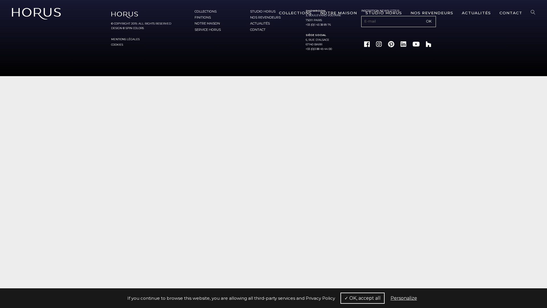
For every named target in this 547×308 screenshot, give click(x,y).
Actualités (476, 13)
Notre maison (338, 13)
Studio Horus (384, 13)
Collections (295, 13)
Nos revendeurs (432, 13)
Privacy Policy (320, 298)
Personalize (404, 298)
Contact (510, 13)
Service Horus (208, 30)
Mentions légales (125, 39)
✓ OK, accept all (362, 298)
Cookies (117, 44)
